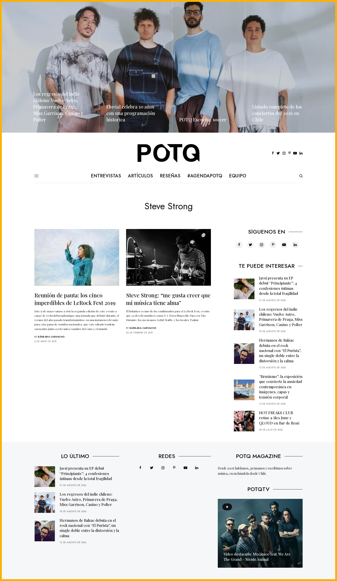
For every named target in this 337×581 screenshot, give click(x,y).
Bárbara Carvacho (51, 336)
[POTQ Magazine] (169, 153)
